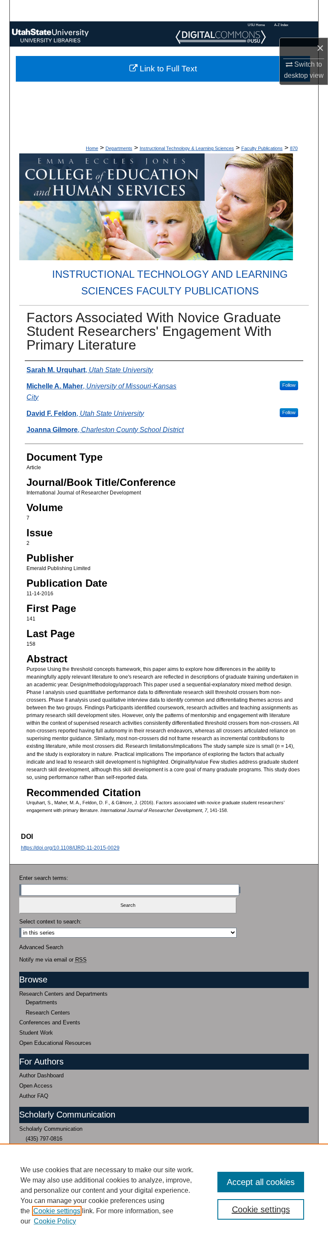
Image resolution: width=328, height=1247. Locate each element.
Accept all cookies (261, 1182)
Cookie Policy (55, 1221)
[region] (164, 1195)
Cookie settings (56, 1211)
